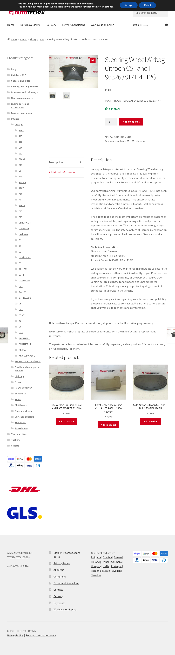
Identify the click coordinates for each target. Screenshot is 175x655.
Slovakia (96, 575)
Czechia (107, 557)
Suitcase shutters (24, 416)
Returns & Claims (30, 24)
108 (20, 141)
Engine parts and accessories (20, 105)
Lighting (19, 376)
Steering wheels (23, 411)
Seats (18, 399)
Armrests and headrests (28, 361)
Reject (147, 5)
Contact (58, 589)
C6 (20, 321)
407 (20, 199)
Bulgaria (96, 557)
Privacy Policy (61, 563)
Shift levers (21, 405)
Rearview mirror (23, 387)
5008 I (22, 205)
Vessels (15, 445)
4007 (21, 188)
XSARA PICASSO (27, 355)
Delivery (51, 24)
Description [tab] (56, 162)
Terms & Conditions (73, 24)
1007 (21, 130)
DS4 (21, 332)
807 (20, 217)
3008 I (22, 159)
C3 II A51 (23, 268)
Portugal (116, 566)
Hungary (96, 566)
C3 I (21, 263)
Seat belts (20, 393)
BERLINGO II (25, 222)
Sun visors (20, 422)
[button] (93, 60)
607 (20, 211)
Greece (118, 557)
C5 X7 (21, 315)
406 (20, 193)
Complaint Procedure (66, 583)
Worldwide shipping (102, 24)
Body (13, 69)
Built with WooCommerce (41, 635)
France (105, 561)
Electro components (22, 98)
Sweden (116, 570)
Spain (106, 570)
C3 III (21, 274)
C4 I (21, 286)
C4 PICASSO (25, 297)
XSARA (22, 349)
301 (20, 164)
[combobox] (150, 13)
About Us (58, 570)
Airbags (34, 39)
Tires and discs (19, 434)
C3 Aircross (25, 257)
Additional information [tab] (62, 172)
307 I (21, 170)
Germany (116, 561)
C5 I (42, 39)
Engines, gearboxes (21, 113)
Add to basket (131, 121)
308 (20, 176)
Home (10, 24)
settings (109, 6)
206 (20, 147)
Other (18, 382)
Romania (96, 570)
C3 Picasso (24, 280)
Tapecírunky (21, 428)
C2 (20, 251)
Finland (95, 561)
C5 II (134, 141)
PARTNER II (24, 338)
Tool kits (16, 439)
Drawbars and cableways (24, 92)
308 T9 (22, 182)
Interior (23, 39)
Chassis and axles (20, 80)
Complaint (59, 576)
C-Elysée (23, 234)
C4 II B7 (22, 292)
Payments (59, 603)
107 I (21, 136)
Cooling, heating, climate (24, 86)
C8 (20, 326)
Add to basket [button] (66, 421)
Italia (106, 566)
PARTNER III (25, 344)
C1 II (21, 245)
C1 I (21, 240)
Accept (128, 5)
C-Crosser (24, 228)
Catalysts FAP (18, 74)
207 (20, 153)
